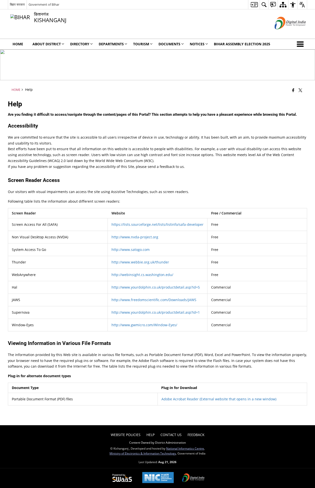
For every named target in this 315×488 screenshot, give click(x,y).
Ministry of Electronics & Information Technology (143, 453)
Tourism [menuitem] (141, 44)
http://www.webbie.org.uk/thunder (140, 262)
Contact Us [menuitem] (171, 434)
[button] (301, 44)
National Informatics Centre (185, 448)
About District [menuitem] (46, 44)
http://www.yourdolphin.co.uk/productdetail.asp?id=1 (155, 312)
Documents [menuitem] (169, 44)
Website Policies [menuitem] (126, 434)
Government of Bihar (44, 4)
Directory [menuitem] (79, 44)
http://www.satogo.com (130, 249)
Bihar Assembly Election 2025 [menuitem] (242, 44)
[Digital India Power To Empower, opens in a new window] (193, 478)
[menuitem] (254, 4)
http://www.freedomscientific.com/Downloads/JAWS (153, 299)
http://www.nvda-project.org (134, 237)
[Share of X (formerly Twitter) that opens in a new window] (300, 90)
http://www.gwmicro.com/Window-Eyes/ (144, 325)
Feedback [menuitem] (196, 434)
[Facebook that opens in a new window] (293, 90)
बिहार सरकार (17, 4)
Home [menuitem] (18, 44)
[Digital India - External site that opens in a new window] (284, 33)
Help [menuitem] (150, 434)
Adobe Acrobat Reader (218, 399)
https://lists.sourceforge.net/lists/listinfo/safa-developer (157, 224)
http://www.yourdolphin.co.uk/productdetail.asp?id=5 (155, 287)
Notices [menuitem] (197, 44)
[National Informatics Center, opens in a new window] (158, 478)
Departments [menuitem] (111, 44)
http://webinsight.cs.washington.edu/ (142, 274)
